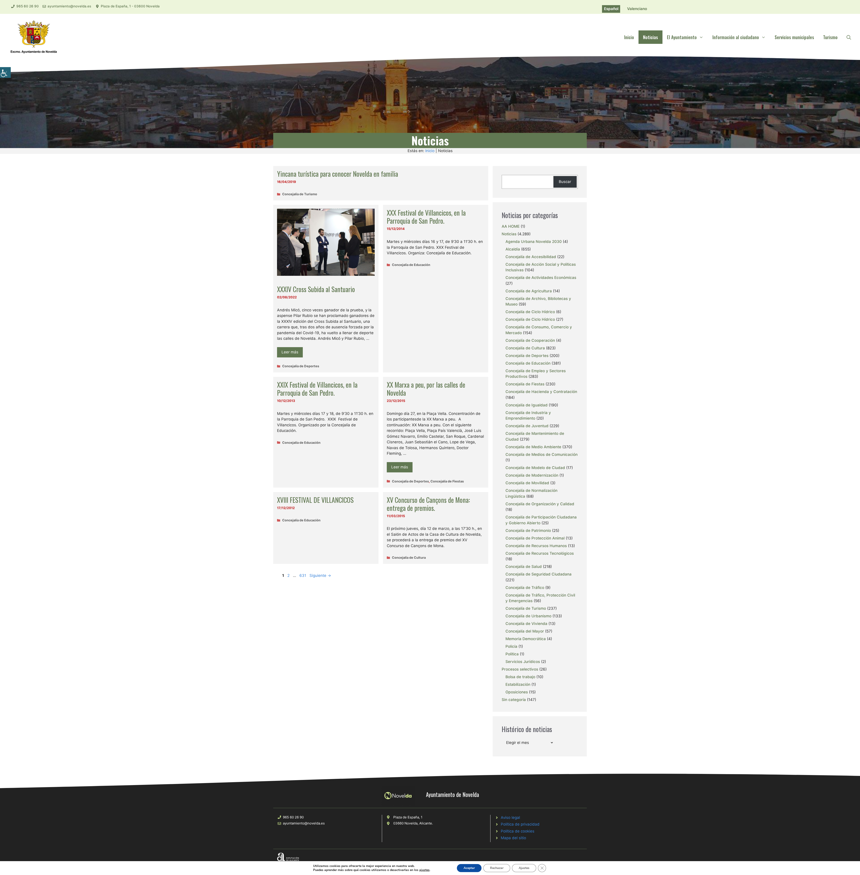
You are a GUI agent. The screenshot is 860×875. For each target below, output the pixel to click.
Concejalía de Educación (411, 265)
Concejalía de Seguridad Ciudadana (538, 574)
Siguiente (320, 575)
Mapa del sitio (513, 838)
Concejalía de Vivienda (526, 623)
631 (303, 575)
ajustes (424, 870)
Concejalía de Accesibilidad (530, 257)
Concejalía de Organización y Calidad (539, 504)
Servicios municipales (794, 37)
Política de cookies (517, 831)
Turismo (830, 37)
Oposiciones (516, 692)
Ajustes (524, 868)
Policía (511, 646)
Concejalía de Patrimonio (528, 530)
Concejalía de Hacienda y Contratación (541, 391)
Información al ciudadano (735, 37)
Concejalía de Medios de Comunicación (541, 454)
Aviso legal (510, 817)
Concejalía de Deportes (300, 366)
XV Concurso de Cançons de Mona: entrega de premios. (428, 504)
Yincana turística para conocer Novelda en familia (337, 174)
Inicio (629, 37)
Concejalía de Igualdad (526, 405)
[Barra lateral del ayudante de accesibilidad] (5, 72)
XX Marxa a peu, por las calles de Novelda (426, 389)
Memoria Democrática (525, 639)
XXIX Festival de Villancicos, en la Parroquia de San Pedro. (317, 389)
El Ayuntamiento (682, 37)
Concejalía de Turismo (299, 194)
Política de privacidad (520, 824)
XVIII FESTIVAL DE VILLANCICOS (315, 500)
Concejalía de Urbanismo (528, 616)
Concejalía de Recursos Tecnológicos (539, 553)
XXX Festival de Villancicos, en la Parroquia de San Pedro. (426, 217)
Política (512, 654)
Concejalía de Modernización (531, 475)
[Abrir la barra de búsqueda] (849, 37)
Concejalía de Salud (523, 566)
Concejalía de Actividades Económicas (540, 277)
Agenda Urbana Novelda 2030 (533, 241)
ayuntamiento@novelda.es (69, 6)
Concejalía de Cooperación (530, 340)
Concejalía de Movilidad (527, 483)
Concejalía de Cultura (409, 557)
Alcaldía (512, 249)
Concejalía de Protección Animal (535, 538)
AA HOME (511, 226)
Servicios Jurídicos (522, 661)
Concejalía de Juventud (526, 426)
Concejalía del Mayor (524, 631)
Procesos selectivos (520, 669)
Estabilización (517, 684)
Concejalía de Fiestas (447, 481)
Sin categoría (514, 699)
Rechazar (496, 868)
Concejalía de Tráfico (524, 587)
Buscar (565, 181)
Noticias (650, 37)
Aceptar (469, 868)
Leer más (290, 352)
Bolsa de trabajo (520, 677)
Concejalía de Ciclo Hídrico (530, 312)
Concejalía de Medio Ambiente (533, 447)
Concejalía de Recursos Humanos (536, 546)
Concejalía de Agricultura (528, 291)
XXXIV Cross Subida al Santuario (316, 289)
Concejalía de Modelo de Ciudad (535, 467)
